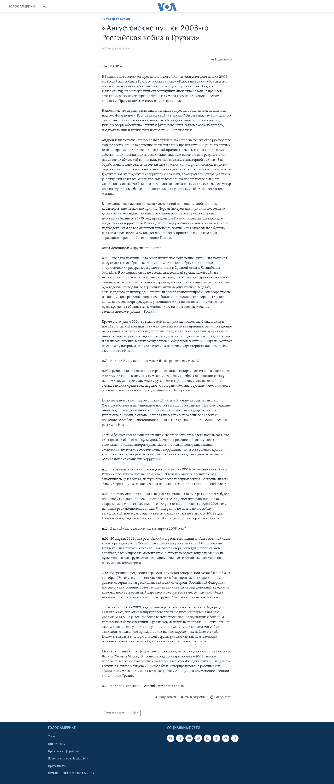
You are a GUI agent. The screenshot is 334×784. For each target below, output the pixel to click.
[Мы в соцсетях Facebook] (170, 738)
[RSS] (207, 738)
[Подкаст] (216, 738)
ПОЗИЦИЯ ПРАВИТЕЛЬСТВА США (71, 773)
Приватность (57, 766)
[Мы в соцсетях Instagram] (198, 738)
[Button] (221, 59)
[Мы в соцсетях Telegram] (235, 738)
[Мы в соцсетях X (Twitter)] (179, 738)
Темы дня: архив (116, 19)
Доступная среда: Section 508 (68, 758)
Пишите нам (57, 744)
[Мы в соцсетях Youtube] (189, 738)
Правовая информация (64, 751)
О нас (51, 736)
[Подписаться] (225, 738)
